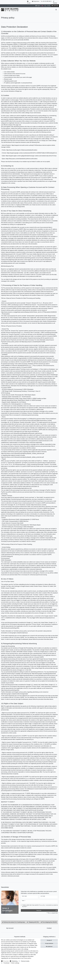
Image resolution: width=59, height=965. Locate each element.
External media (25, 961)
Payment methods (19, 936)
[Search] (45, 5)
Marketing (15, 961)
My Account (9, 928)
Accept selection (49, 943)
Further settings (15, 963)
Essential (6, 961)
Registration (36, 1)
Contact (49, 928)
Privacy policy (27, 958)
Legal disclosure (14, 956)
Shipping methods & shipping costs (49, 937)
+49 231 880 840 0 (46, 1)
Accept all (49, 940)
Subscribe (38, 910)
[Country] (42, 5)
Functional (6, 963)
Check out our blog (3, 5)
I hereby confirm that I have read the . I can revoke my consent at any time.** (40, 905)
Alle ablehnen (49, 946)
